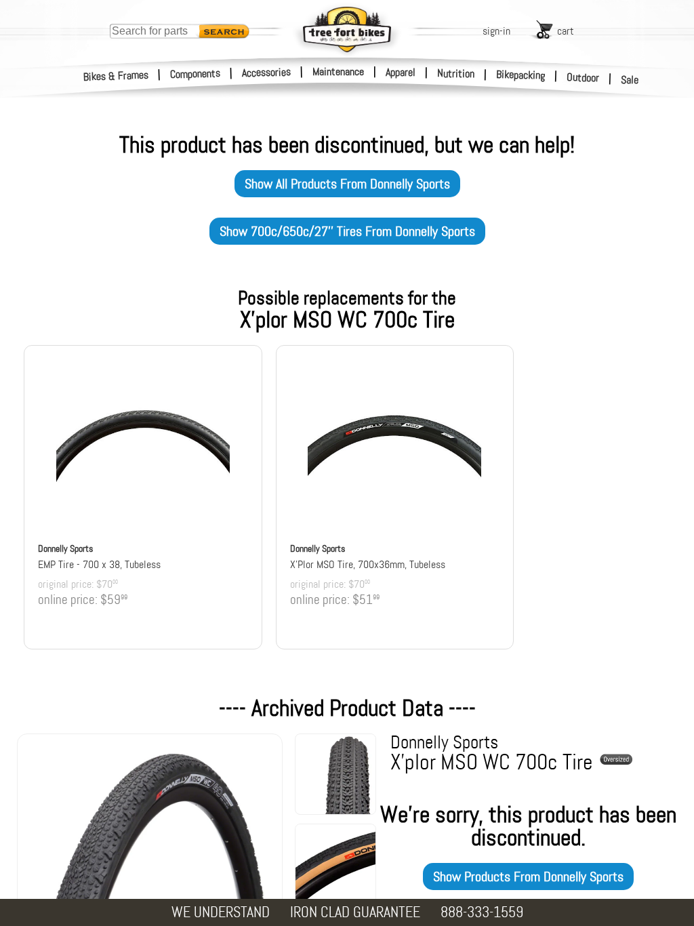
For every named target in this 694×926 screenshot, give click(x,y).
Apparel (400, 72)
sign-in (496, 31)
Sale (630, 80)
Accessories (266, 72)
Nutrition (455, 73)
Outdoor (583, 77)
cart (565, 31)
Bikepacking (521, 75)
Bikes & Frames (116, 76)
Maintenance (338, 71)
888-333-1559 (482, 912)
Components (195, 73)
